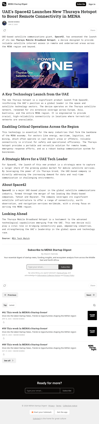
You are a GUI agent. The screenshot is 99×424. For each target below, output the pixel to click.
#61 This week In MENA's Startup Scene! (24, 312)
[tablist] (9, 305)
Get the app (62, 412)
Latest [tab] (11, 305)
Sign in (92, 4)
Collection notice (70, 405)
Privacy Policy (69, 275)
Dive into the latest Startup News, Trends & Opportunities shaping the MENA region (39, 315)
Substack (37, 418)
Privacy (51, 405)
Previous (12, 295)
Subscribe (81, 4)
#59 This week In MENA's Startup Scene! (24, 328)
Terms (58, 405)
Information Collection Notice (48, 275)
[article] (49, 317)
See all (7, 360)
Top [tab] (5, 305)
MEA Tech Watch (21, 238)
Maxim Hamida (14, 22)
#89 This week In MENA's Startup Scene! (24, 344)
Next (88, 295)
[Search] (94, 305)
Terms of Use (62, 273)
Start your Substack (43, 412)
